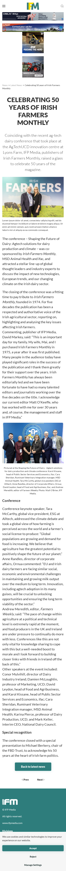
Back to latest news (33, 766)
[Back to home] (33, 6)
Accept (33, 848)
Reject (33, 856)
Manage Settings (33, 865)
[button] (3, 6)
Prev (26, 779)
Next (40, 779)
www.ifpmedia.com (12, 822)
